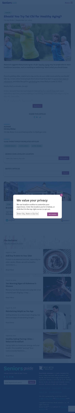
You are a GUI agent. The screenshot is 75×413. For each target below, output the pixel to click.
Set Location (52, 214)
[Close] (61, 195)
